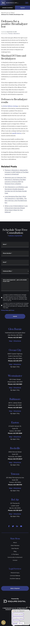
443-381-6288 (17, 433)
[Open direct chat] (27, 607)
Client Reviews (15, 545)
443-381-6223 (17, 407)
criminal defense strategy (10, 106)
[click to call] (3, 622)
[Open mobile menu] (26, 3)
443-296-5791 (17, 485)
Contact (15, 560)
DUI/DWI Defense (15, 578)
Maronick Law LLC (5, 12)
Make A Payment (15, 588)
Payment (22, 7)
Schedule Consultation (7, 7)
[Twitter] (13, 526)
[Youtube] (21, 526)
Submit (15, 316)
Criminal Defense (15, 575)
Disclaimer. (8, 609)
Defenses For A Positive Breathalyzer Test (12, 14)
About (15, 542)
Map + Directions (15, 341)
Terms (12, 310)
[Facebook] (9, 526)
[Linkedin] (17, 526)
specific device (16, 133)
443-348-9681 (17, 384)
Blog (12, 12)
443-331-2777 (17, 361)
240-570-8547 (17, 459)
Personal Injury (15, 572)
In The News (15, 554)
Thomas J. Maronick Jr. (14, 33)
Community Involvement (15, 557)
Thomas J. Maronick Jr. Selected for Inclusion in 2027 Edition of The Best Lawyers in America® (16, 172)
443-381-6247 (17, 510)
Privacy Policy (4, 310)
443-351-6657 (17, 337)
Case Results (15, 548)
